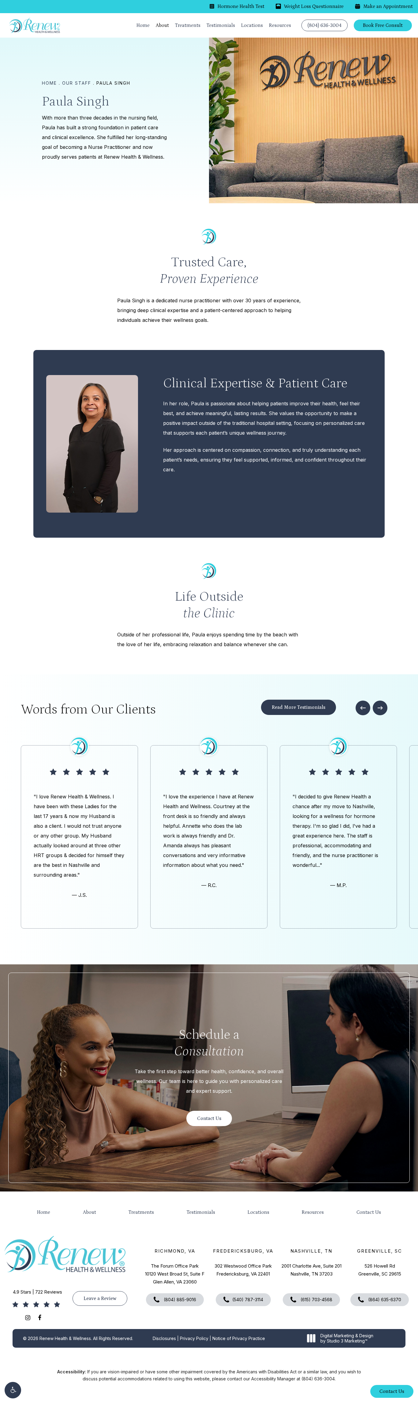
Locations (258, 1212)
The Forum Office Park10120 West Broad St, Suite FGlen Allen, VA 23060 (174, 1274)
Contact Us (368, 1212)
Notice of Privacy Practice (238, 1338)
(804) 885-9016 (179, 1299)
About (89, 1212)
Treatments (141, 1212)
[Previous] (363, 708)
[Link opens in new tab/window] (27, 1317)
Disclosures (164, 1338)
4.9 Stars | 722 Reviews (37, 1292)
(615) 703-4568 (315, 1299)
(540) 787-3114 (247, 1299)
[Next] (380, 708)
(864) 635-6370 (384, 1299)
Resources (313, 1212)
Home (49, 83)
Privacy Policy (194, 1338)
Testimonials (201, 1212)
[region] (209, 837)
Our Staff (76, 83)
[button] (13, 1390)
